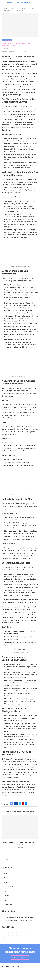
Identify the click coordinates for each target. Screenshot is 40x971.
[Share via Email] (26, 803)
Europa (6, 891)
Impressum (6, 967)
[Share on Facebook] (16, 803)
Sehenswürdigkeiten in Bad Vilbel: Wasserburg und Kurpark (20, 843)
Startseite (5, 8)
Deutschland (15, 8)
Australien (7, 882)
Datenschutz (17, 967)
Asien (6, 878)
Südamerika (8, 905)
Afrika (6, 873)
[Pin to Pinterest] (23, 803)
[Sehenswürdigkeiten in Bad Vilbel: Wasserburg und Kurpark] (20, 827)
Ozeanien (7, 896)
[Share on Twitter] (20, 803)
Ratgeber (7, 900)
